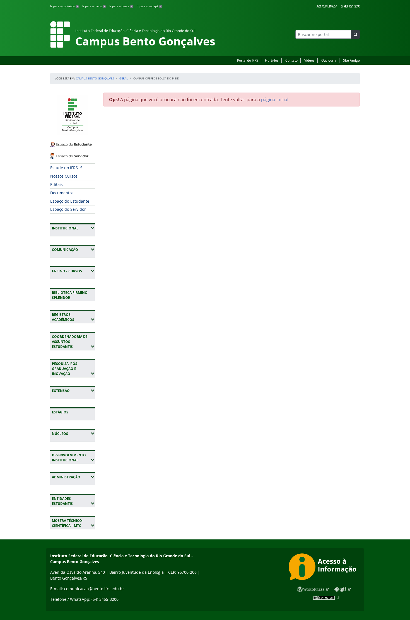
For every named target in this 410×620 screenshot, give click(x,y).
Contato (291, 60)
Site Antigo (351, 60)
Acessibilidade (327, 6)
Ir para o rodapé (149, 6)
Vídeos (309, 60)
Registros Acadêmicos (73, 317)
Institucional (73, 228)
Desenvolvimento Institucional (73, 457)
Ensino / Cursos (73, 270)
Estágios (60, 412)
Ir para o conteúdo (64, 6)
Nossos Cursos (64, 176)
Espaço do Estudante (69, 201)
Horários (272, 60)
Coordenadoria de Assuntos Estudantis (73, 341)
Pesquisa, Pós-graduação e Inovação (73, 368)
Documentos (62, 192)
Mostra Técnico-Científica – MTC (73, 523)
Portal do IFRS (247, 60)
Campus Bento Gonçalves (95, 78)
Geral (123, 78)
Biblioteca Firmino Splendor (70, 295)
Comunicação (73, 249)
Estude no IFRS (64, 167)
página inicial (274, 99)
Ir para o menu (93, 6)
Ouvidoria (328, 60)
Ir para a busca (120, 6)
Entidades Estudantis (73, 501)
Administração (73, 476)
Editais (56, 184)
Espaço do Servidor (68, 209)
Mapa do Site (350, 6)
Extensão (73, 390)
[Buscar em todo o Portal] (355, 34)
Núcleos (73, 433)
